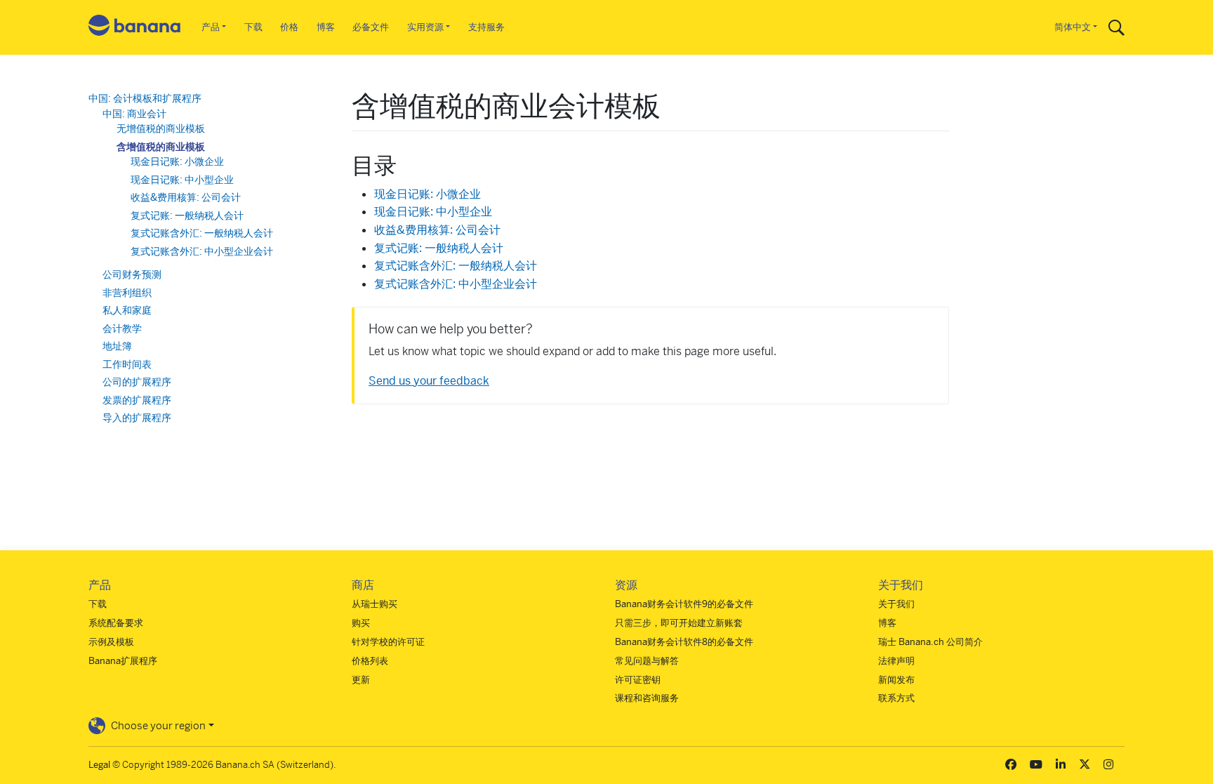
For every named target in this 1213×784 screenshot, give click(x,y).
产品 (210, 27)
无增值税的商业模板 (161, 128)
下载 (253, 27)
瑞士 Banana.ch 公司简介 (930, 642)
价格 (289, 27)
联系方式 (896, 698)
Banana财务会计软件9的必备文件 (684, 604)
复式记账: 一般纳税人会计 (438, 248)
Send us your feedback (429, 380)
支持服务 (486, 27)
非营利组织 (127, 292)
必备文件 (370, 27)
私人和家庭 (127, 310)
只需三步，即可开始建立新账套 (679, 623)
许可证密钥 (638, 680)
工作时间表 (127, 364)
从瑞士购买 (374, 604)
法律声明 (896, 661)
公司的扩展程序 (136, 382)
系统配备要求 (115, 623)
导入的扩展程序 (136, 417)
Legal (99, 765)
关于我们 (896, 604)
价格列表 (370, 661)
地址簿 (117, 346)
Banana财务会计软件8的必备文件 (684, 642)
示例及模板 (111, 642)
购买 (361, 623)
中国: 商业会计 (134, 113)
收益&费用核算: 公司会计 (437, 229)
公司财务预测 (131, 274)
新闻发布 (896, 680)
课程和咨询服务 (647, 698)
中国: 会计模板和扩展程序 (144, 98)
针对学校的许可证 (388, 642)
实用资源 (425, 27)
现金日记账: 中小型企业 (433, 211)
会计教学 (122, 328)
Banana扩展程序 (122, 661)
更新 (361, 680)
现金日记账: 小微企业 (427, 194)
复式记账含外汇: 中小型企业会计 (455, 284)
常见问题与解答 (647, 661)
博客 (326, 27)
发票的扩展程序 (136, 400)
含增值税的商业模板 (161, 146)
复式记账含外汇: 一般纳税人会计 (455, 265)
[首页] (134, 27)
